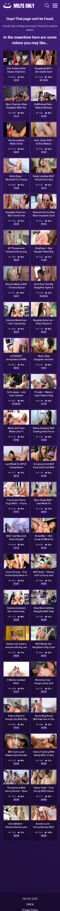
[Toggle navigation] (55, 5)
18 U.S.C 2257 (30, 898)
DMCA (30, 904)
